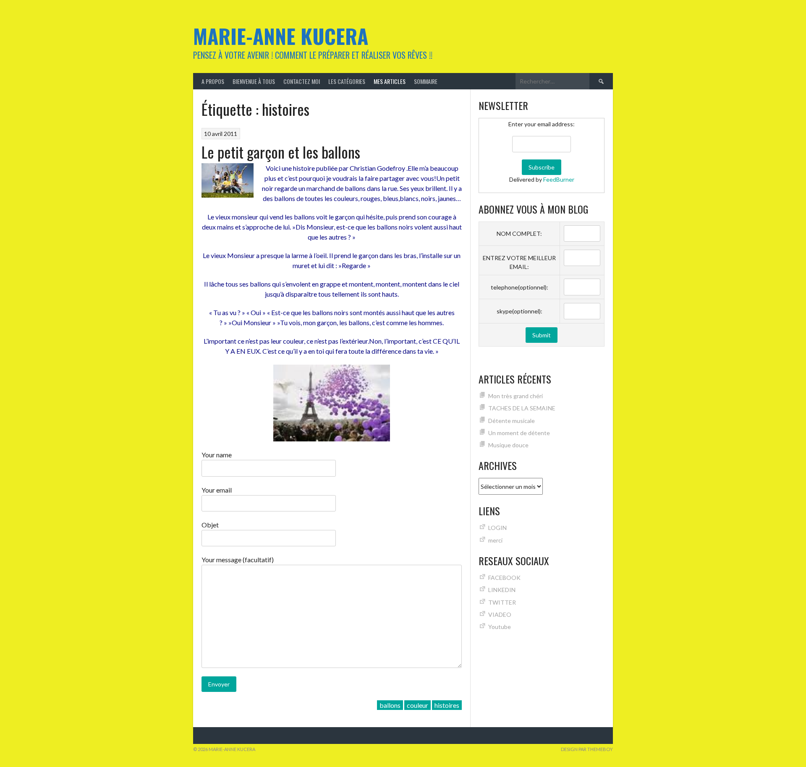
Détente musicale (511, 420)
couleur (417, 705)
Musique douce (508, 445)
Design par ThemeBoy (587, 749)
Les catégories (346, 81)
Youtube (499, 626)
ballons (389, 705)
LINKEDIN (502, 589)
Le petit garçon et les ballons (281, 152)
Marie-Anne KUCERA (280, 36)
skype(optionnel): (519, 311)
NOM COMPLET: (519, 233)
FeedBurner (558, 179)
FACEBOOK (504, 577)
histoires (446, 705)
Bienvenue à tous (254, 81)
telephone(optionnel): (519, 287)
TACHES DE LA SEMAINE (521, 408)
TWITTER (502, 602)
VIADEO (499, 614)
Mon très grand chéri (515, 395)
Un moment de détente (519, 432)
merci (495, 540)
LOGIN (497, 527)
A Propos (213, 81)
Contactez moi (301, 81)
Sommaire (425, 81)
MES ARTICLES (390, 81)
